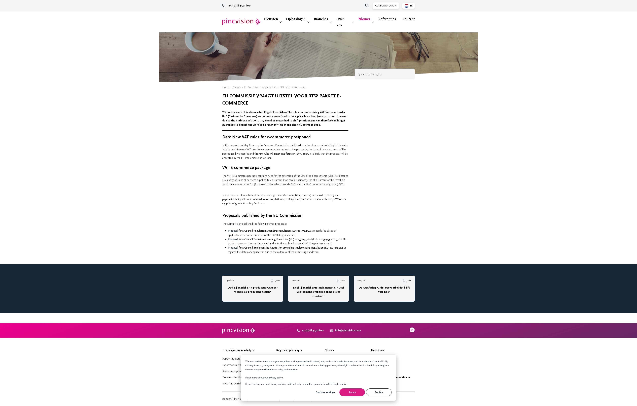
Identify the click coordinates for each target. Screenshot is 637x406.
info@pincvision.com (348, 330)
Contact (409, 19)
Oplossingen (296, 19)
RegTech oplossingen (289, 350)
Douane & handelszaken (235, 377)
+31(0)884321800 (240, 5)
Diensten (271, 19)
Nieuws (364, 19)
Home (225, 87)
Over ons (340, 22)
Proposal (233, 230)
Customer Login (385, 5)
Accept (352, 392)
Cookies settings (325, 392)
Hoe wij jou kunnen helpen (238, 350)
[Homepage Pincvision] (241, 21)
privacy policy (276, 377)
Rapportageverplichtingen (237, 358)
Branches (321, 19)
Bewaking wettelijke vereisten (239, 383)
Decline (379, 392)
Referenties (387, 19)
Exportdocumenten (233, 365)
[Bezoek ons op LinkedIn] (412, 331)
